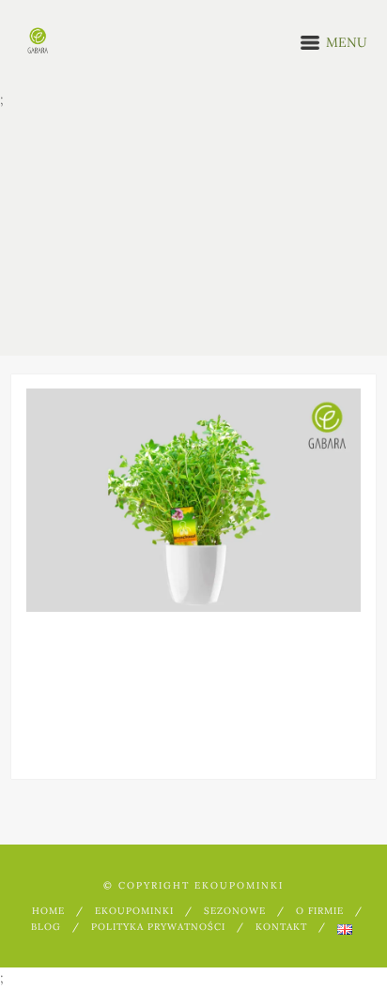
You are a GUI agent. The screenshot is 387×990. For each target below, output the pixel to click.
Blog (46, 927)
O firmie (320, 911)
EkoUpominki (134, 911)
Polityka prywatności (158, 927)
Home (48, 911)
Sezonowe (235, 911)
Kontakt (281, 927)
